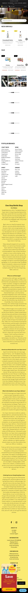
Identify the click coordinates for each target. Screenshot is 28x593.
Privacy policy (14, 547)
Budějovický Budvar (5, 157)
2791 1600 (12, 6)
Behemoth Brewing (5, 151)
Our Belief (14, 530)
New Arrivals (6, 26)
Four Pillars (3, 171)
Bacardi (3, 182)
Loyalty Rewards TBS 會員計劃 (14, 540)
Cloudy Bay (17, 157)
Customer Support (14, 533)
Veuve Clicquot (18, 149)
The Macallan (4, 176)
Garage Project (4, 164)
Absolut (3, 177)
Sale (3, 50)
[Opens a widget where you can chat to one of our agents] (23, 590)
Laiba (16, 176)
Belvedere (3, 181)
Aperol (2, 189)
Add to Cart (8, 41)
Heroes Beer (4, 155)
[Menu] (2, 10)
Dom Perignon (18, 152)
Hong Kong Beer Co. (5, 160)
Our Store (5, 6)
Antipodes (17, 172)
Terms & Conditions (14, 543)
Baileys (3, 194)
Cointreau (3, 187)
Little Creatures (5, 149)
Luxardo (17, 171)
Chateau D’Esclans (19, 160)
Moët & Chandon (19, 151)
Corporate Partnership (14, 555)
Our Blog (14, 532)
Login (25, 6)
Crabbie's (3, 162)
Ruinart (16, 155)
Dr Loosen (17, 164)
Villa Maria (17, 159)
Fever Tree (17, 169)
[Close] (15, 566)
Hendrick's (3, 172)
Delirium (3, 159)
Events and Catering (14, 545)
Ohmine (17, 162)
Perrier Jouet (18, 154)
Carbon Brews (4, 152)
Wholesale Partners (14, 553)
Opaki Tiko (3, 192)
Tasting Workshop (14, 557)
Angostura (3, 190)
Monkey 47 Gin (4, 174)
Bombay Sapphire (5, 169)
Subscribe (21, 583)
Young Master (4, 154)
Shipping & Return (14, 542)
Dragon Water (18, 174)
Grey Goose (4, 179)
